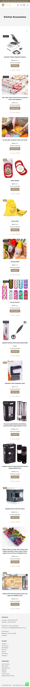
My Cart (4, 649)
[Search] (18, 5)
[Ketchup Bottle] (15, 249)
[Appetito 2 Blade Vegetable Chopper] (15, 44)
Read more (15, 65)
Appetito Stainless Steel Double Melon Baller (15, 343)
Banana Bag (14, 221)
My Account (5, 646)
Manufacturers (6, 668)
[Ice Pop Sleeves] (15, 289)
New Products (6, 664)
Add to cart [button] (15, 189)
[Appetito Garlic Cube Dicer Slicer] (15, 496)
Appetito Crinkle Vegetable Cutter (15, 383)
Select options (15, 108)
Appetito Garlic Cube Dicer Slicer (15, 509)
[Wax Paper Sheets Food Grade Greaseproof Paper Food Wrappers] (15, 85)
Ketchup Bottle (15, 261)
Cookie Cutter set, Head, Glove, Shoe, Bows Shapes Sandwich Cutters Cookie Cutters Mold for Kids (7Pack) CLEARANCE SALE (15, 551)
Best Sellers (5, 666)
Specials (4, 672)
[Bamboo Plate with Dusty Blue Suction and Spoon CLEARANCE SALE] (15, 581)
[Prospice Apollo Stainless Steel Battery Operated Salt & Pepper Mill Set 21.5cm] (15, 411)
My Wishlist (5, 647)
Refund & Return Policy (8, 675)
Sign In (4, 651)
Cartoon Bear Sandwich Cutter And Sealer (15, 140)
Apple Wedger (15, 180)
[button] (15, 70)
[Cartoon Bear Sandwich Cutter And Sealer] (15, 127)
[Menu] (27, 5)
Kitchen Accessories (15, 62)
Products (4, 644)
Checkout (4, 655)
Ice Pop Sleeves (15, 302)
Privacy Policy (6, 674)
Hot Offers (5, 653)
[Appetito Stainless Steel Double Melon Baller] (15, 330)
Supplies (4, 670)
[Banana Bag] (15, 208)
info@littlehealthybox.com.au (18, 627)
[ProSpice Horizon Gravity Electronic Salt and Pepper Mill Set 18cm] (15, 454)
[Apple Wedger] (15, 168)
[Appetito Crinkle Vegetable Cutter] (15, 371)
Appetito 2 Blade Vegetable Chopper (15, 57)
